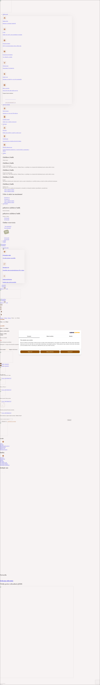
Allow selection (50, 351)
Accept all (70, 351)
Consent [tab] (29, 336)
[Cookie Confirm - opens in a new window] (74, 332)
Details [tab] (70, 336)
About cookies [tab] (50, 336)
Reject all (30, 351)
